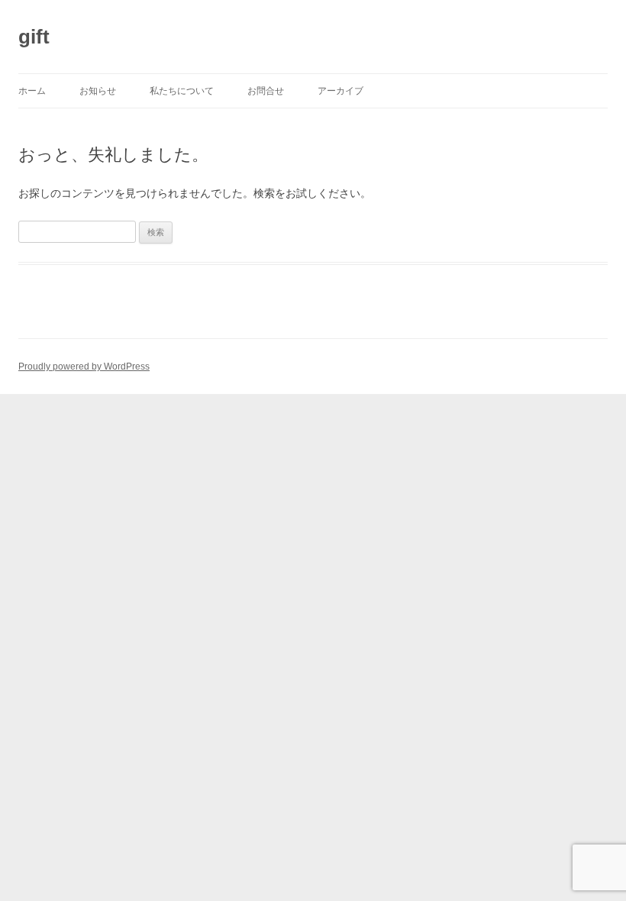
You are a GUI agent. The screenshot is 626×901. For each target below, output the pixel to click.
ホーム (32, 91)
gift (34, 36)
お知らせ (97, 91)
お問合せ (265, 91)
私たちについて (182, 91)
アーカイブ (340, 91)
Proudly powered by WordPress (84, 366)
